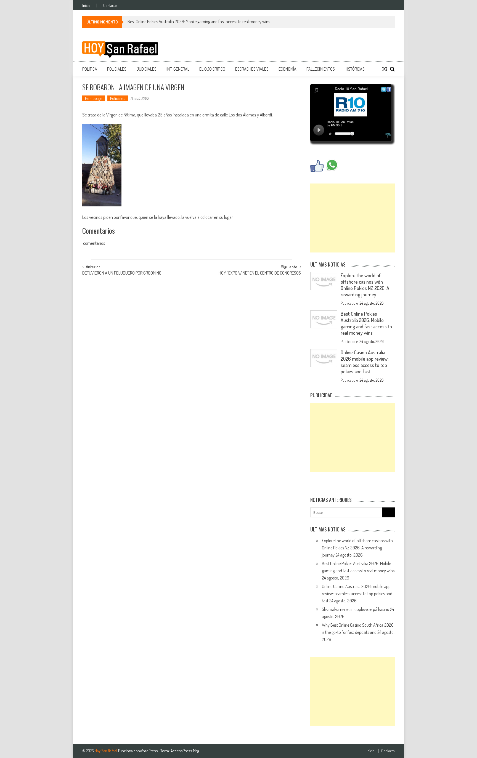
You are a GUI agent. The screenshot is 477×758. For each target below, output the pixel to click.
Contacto (110, 5)
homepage (93, 98)
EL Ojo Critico (212, 69)
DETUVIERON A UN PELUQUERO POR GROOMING (121, 273)
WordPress (149, 750)
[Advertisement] (352, 217)
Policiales (116, 69)
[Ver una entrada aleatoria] (384, 69)
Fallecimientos (320, 69)
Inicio (86, 5)
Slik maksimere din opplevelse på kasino (355, 609)
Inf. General (177, 69)
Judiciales (146, 69)
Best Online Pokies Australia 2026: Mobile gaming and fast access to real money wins (199, 21)
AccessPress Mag (185, 750)
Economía (287, 69)
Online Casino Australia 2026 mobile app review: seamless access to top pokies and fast (364, 361)
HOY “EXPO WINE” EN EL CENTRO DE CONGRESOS (260, 273)
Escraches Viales (252, 69)
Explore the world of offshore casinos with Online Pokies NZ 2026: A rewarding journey (365, 284)
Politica (89, 69)
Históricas (355, 69)
